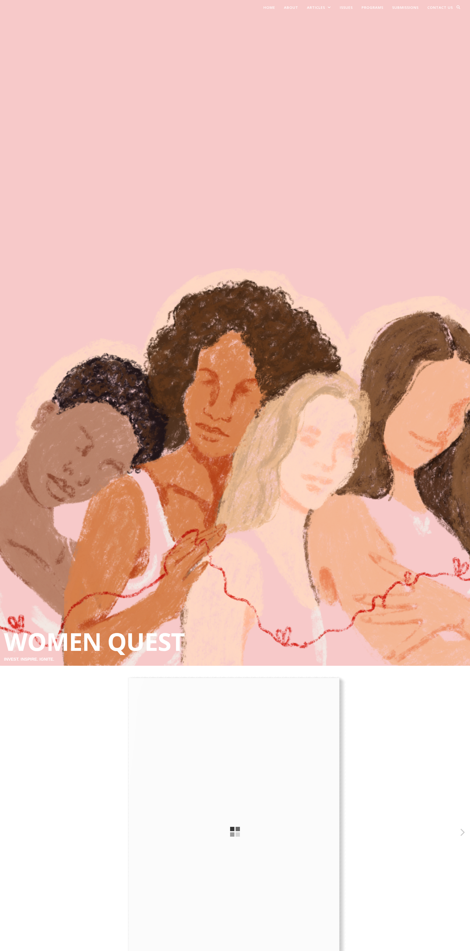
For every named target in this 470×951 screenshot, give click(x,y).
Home (269, 7)
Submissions (405, 7)
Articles (316, 7)
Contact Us (440, 7)
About (291, 7)
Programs (372, 7)
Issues (346, 7)
